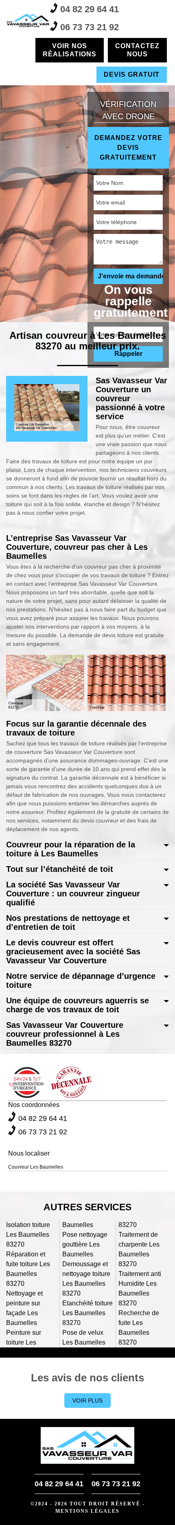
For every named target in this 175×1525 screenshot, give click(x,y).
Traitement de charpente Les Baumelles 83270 (139, 1249)
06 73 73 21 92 (89, 27)
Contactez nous (137, 50)
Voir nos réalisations (69, 50)
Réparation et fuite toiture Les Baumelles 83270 (28, 1269)
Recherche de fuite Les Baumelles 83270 (138, 1327)
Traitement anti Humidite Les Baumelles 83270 (139, 1288)
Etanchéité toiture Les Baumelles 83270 (87, 1313)
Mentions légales (87, 1511)
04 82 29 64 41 (89, 9)
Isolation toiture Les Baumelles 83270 (28, 1234)
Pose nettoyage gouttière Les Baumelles (84, 1244)
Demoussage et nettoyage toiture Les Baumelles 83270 (86, 1278)
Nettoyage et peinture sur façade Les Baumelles (24, 1308)
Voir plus (87, 1400)
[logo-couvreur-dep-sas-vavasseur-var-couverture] (28, 20)
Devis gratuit (132, 74)
